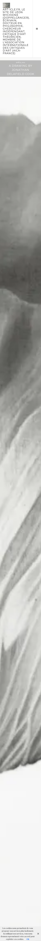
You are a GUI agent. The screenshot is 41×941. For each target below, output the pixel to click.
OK (27, 939)
